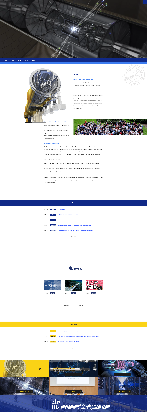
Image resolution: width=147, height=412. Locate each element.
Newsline (19, 60)
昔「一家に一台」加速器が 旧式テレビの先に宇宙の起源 (69, 341)
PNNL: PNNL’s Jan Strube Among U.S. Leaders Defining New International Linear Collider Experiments (78, 336)
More (73, 349)
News (12, 60)
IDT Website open (61, 209)
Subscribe (81, 305)
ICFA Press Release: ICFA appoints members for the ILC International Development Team (76, 225)
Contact (33, 60)
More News (73, 237)
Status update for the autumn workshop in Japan (68, 215)
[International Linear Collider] (77, 409)
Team (6, 60)
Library (26, 60)
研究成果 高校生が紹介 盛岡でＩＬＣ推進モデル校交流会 (69, 331)
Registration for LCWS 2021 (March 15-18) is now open (69, 220)
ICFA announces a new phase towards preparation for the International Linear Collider (75, 230)
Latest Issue (66, 305)
